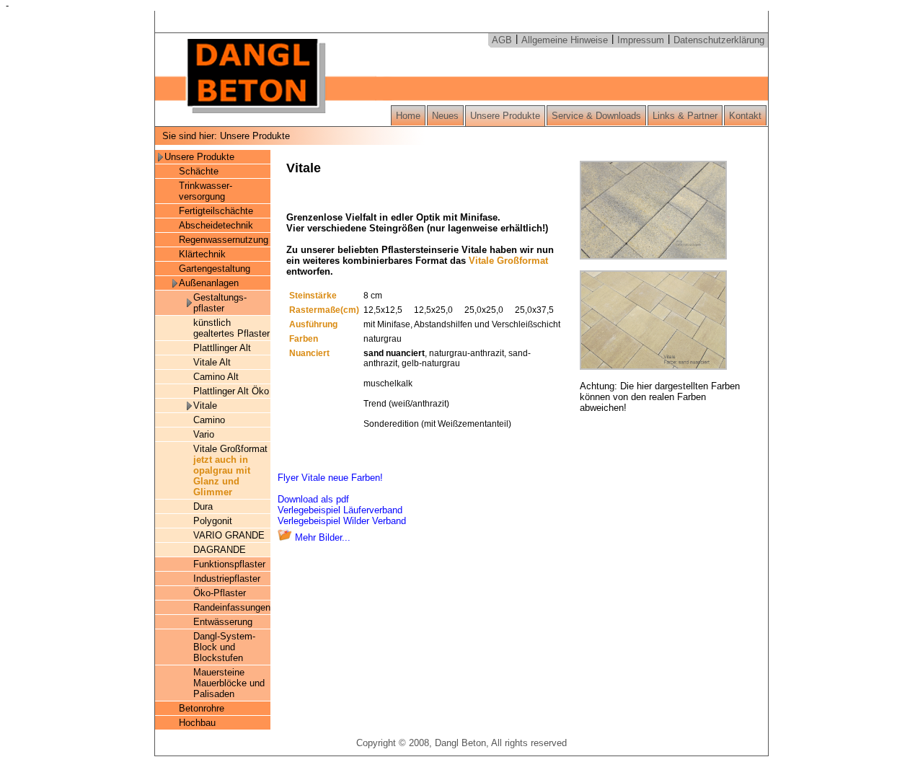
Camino (209, 420)
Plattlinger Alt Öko (231, 391)
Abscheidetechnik (216, 225)
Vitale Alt (212, 362)
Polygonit (215, 520)
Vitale (205, 405)
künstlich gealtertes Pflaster (231, 328)
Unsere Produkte (505, 115)
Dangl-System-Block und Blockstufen (224, 647)
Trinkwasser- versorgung (205, 191)
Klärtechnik (202, 254)
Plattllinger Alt (222, 347)
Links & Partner (685, 115)
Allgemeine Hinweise (564, 40)
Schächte (198, 171)
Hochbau (197, 722)
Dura (203, 506)
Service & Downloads (596, 115)
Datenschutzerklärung (719, 40)
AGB (502, 40)
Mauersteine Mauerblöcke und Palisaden (229, 683)
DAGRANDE (219, 549)
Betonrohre (201, 708)
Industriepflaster (226, 578)
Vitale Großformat (230, 470)
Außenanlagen (209, 283)
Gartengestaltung (214, 268)
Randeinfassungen (231, 607)
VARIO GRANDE (229, 535)
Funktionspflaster (229, 564)
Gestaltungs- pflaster (220, 303)
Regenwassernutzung (223, 239)
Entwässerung (222, 621)
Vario (203, 434)
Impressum (640, 40)
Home (408, 115)
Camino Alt (216, 376)
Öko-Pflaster (219, 593)
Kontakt (745, 115)
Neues (445, 115)
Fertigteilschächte (216, 210)
